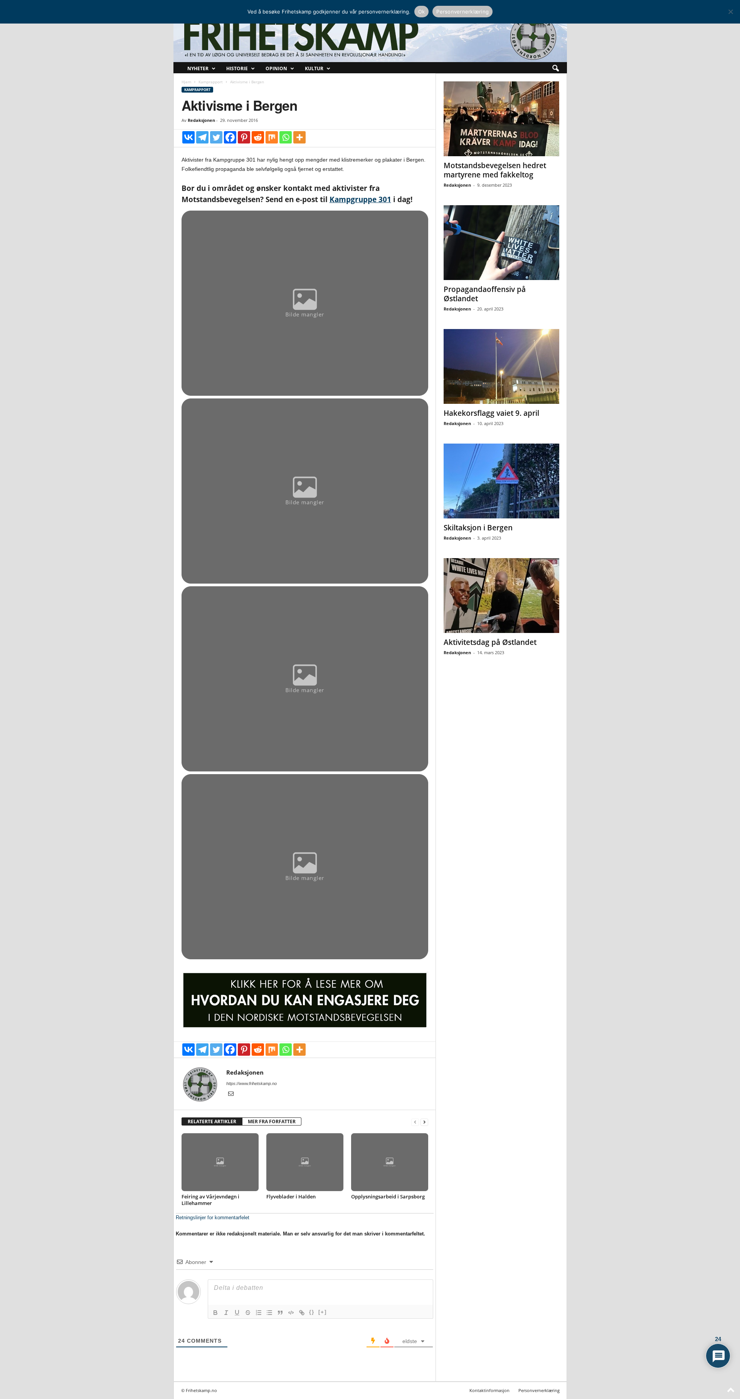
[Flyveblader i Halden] (304, 1162)
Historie (237, 68)
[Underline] (237, 1312)
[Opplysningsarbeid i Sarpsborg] (389, 1162)
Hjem (186, 81)
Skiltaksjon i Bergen (478, 528)
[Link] (301, 1312)
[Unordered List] (269, 1312)
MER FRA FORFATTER (272, 1121)
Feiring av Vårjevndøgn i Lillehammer (210, 1200)
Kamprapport (210, 81)
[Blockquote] (280, 1312)
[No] (730, 11)
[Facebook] (230, 137)
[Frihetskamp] (370, 37)
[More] (299, 137)
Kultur (314, 68)
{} (311, 1312)
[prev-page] (415, 1122)
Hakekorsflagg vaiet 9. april (491, 413)
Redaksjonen (201, 120)
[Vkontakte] (188, 137)
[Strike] (247, 1312)
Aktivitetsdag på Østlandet (490, 642)
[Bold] (215, 1312)
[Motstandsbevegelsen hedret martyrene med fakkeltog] (501, 118)
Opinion (276, 68)
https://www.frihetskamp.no (251, 1083)
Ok (421, 11)
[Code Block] (291, 1312)
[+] (322, 1312)
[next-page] (424, 1122)
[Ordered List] (258, 1312)
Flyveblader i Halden (291, 1196)
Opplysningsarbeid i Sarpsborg (388, 1196)
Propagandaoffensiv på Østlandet (485, 294)
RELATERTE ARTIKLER (212, 1121)
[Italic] (226, 1312)
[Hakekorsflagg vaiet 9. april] (501, 366)
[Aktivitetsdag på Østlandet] (501, 595)
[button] (555, 68)
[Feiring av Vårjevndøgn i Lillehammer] (220, 1162)
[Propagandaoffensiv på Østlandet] (501, 242)
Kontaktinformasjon (489, 1390)
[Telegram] (202, 137)
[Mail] (230, 1094)
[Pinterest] (244, 137)
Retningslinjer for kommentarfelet (212, 1217)
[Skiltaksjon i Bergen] (501, 481)
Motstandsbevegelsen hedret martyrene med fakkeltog (495, 170)
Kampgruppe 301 (360, 199)
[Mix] (272, 137)
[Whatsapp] (285, 137)
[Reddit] (258, 137)
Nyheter (198, 68)
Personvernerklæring (539, 1390)
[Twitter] (216, 137)
